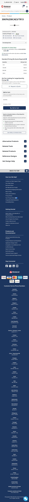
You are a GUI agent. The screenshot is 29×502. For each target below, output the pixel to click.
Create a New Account (11, 221)
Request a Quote (15, 86)
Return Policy (9, 191)
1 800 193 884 (14, 290)
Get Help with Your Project (12, 187)
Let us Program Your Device (12, 219)
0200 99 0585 (14, 460)
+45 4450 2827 (14, 364)
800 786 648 (14, 382)
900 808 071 (14, 455)
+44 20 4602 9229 (14, 492)
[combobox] (14, 11)
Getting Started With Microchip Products (13, 237)
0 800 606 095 (14, 437)
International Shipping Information (14, 189)
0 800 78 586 (14, 299)
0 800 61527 (14, 396)
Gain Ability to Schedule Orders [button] (14, 132)
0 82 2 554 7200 (14, 451)
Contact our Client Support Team (13, 181)
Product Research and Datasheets (13, 240)
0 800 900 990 (14, 341)
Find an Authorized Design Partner (13, 255)
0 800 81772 (14, 442)
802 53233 (14, 327)
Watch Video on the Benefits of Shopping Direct (13, 214)
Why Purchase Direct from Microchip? (14, 217)
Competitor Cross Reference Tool (13, 245)
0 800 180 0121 (14, 345)
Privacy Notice (9, 195)
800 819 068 (14, 423)
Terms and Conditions (11, 193)
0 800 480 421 (14, 405)
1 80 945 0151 (14, 377)
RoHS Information (10, 251)
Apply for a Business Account (12, 223)
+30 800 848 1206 (14, 350)
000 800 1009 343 (14, 368)
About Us (8, 225)
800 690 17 (14, 410)
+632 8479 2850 (14, 387)
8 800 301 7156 (14, 432)
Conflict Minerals (9, 247)
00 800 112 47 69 (14, 419)
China (13, 33)
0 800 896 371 (14, 428)
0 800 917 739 (14, 336)
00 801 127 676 (14, 469)
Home (3, 16)
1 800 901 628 (14, 373)
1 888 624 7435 (14, 309)
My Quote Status (9, 185)
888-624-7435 (9, 2)
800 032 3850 (14, 478)
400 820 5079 (14, 313)
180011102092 (14, 414)
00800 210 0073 (14, 304)
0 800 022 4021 (14, 400)
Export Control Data (10, 249)
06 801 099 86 (14, 359)
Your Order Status (10, 183)
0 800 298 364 (14, 295)
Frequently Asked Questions (12, 200)
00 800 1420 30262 (14, 474)
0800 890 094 (14, 318)
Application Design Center (11, 243)
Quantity (5, 99)
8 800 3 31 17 (14, 332)
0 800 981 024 (14, 446)
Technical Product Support (12, 253)
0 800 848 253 (14, 465)
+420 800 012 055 (14, 322)
